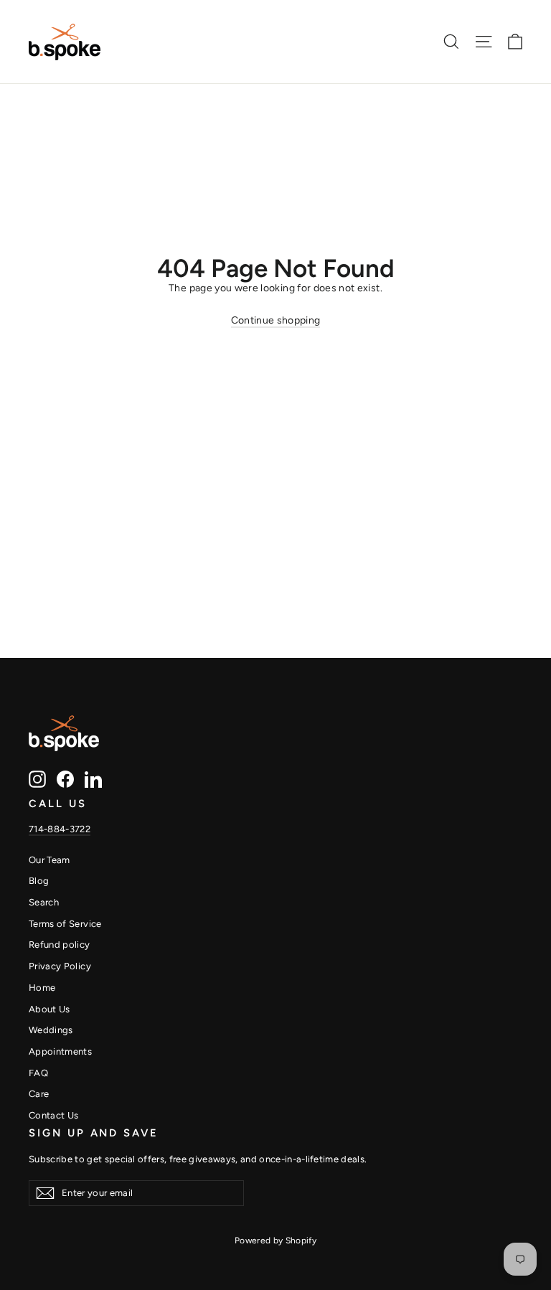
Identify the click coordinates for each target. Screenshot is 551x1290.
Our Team (49, 859)
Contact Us (54, 1115)
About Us (49, 1009)
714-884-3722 (59, 829)
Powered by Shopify (275, 1240)
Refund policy (59, 944)
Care (39, 1093)
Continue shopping (276, 320)
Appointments (60, 1051)
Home (42, 987)
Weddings (51, 1030)
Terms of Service (65, 923)
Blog (39, 880)
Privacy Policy (60, 966)
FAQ (38, 1073)
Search (44, 902)
